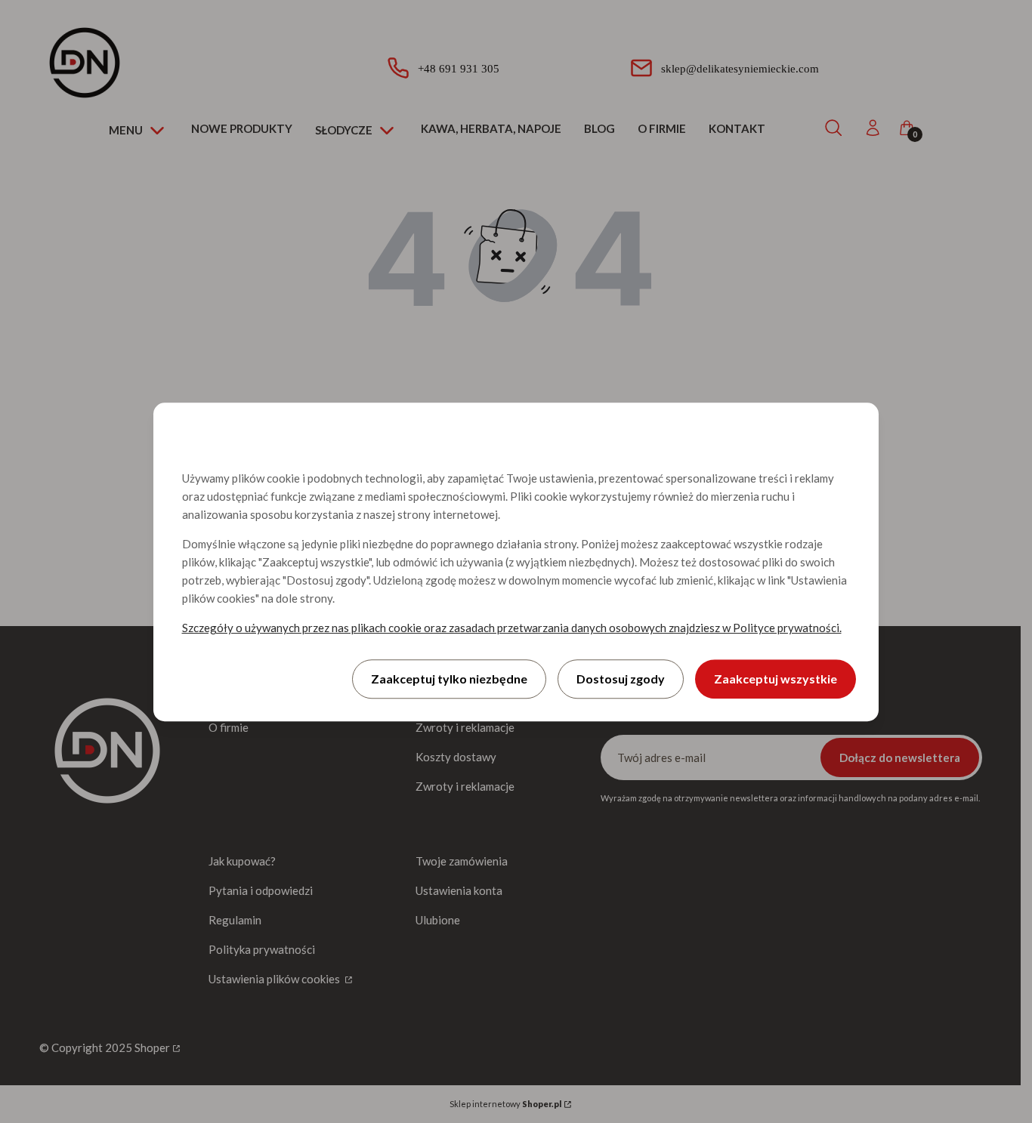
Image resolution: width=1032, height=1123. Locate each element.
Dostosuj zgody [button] (620, 678)
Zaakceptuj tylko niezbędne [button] (449, 678)
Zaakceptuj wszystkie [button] (775, 678)
